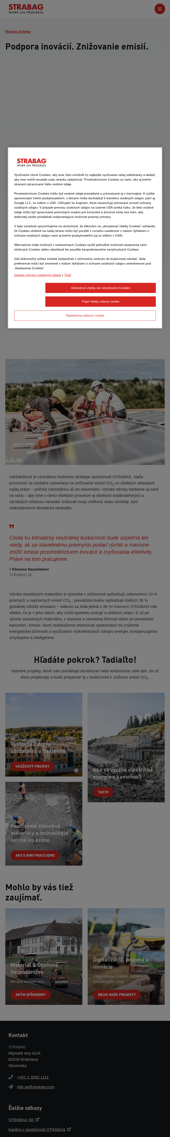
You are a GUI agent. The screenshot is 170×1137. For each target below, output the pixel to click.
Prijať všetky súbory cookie (100, 301)
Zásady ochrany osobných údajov (37, 275)
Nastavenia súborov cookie (85, 315)
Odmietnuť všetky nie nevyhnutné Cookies (100, 288)
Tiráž (67, 275)
